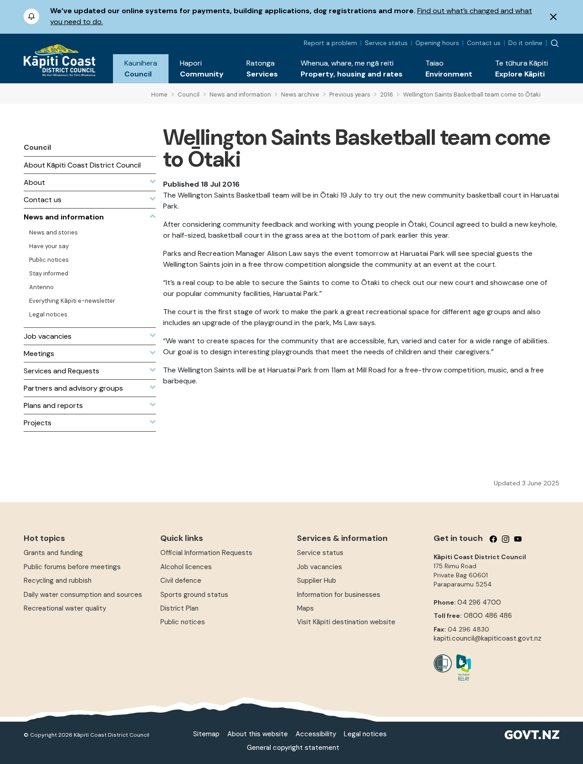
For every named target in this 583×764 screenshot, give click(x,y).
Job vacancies (319, 566)
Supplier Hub (316, 580)
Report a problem (330, 43)
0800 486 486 (488, 615)
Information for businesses (338, 594)
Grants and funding (53, 552)
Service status (386, 43)
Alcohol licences (186, 566)
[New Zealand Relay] (461, 667)
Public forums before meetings (72, 566)
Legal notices (365, 734)
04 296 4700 (479, 602)
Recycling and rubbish (58, 580)
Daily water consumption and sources (83, 594)
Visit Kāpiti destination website (346, 621)
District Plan (179, 608)
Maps (305, 608)
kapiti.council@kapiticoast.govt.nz (488, 638)
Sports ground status (194, 594)
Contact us (484, 43)
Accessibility (316, 734)
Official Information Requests (206, 552)
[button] (141, 68)
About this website (257, 734)
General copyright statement (293, 747)
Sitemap (206, 734)
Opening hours (437, 43)
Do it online (525, 43)
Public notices (182, 621)
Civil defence (180, 580)
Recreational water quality (65, 608)
